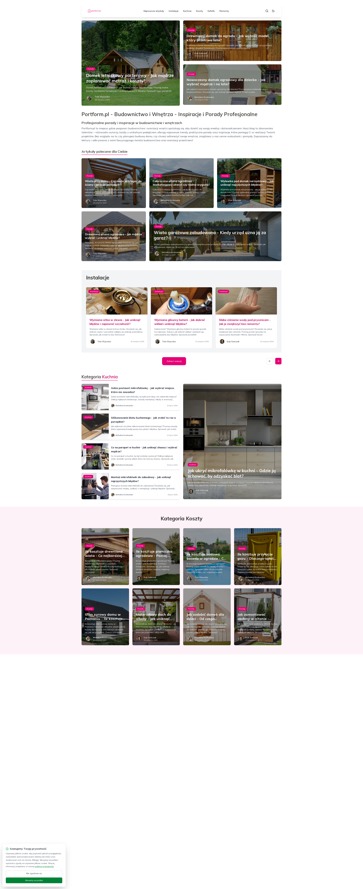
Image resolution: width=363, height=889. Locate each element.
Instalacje (174, 11)
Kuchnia (187, 11)
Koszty (199, 11)
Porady (91, 69)
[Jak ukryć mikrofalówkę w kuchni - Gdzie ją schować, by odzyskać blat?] (232, 441)
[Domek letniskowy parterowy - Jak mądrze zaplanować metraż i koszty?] (131, 63)
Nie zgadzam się (34, 873)
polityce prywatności (44, 866)
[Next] (278, 361)
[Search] (266, 11)
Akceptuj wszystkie (34, 880)
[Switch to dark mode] (273, 10)
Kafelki (211, 11)
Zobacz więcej (174, 361)
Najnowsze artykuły (153, 11)
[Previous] (269, 361)
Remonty (224, 11)
